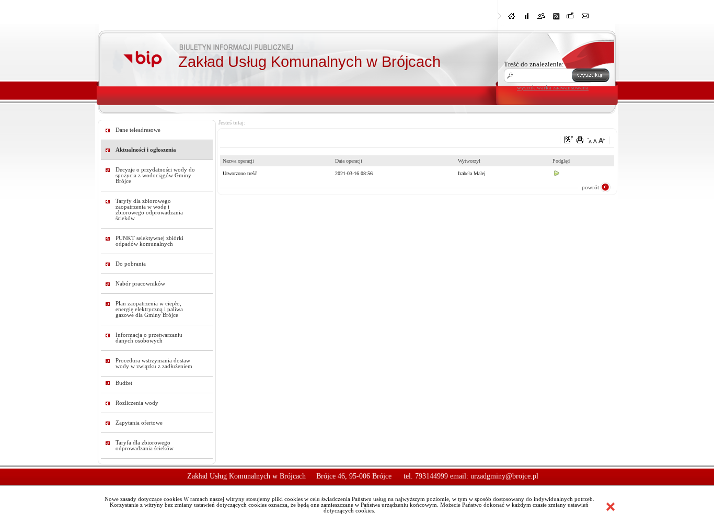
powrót (590, 187)
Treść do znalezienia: (534, 64)
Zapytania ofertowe (139, 423)
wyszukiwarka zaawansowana (553, 87)
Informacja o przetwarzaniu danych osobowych (149, 338)
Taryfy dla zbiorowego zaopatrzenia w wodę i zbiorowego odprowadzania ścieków (149, 209)
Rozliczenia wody (137, 403)
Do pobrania (131, 264)
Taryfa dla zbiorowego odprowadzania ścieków (145, 445)
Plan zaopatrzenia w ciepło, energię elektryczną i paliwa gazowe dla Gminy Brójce (149, 309)
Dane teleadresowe (138, 130)
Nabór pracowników (140, 284)
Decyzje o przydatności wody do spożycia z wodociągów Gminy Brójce (155, 175)
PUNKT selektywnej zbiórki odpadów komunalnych (149, 241)
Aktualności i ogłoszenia (146, 150)
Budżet (124, 383)
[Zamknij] (610, 507)
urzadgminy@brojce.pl (504, 476)
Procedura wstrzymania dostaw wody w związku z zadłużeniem (154, 363)
